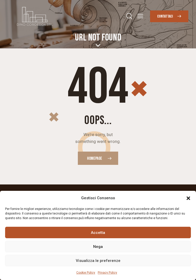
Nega (98, 246)
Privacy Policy (107, 272)
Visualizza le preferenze (98, 260)
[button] (188, 198)
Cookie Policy (85, 272)
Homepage (94, 158)
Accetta (98, 232)
